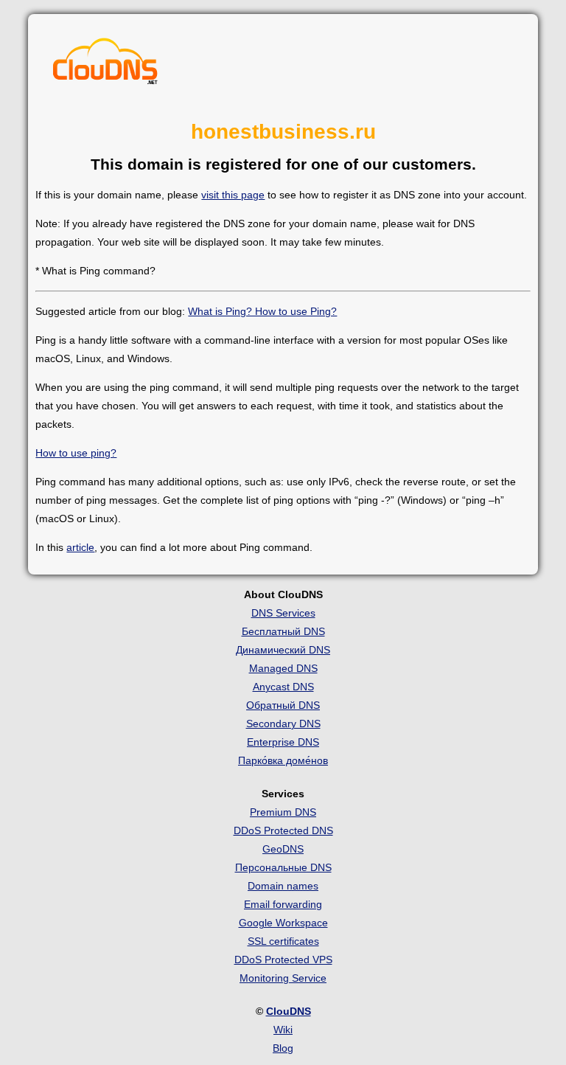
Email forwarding (283, 904)
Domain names (283, 886)
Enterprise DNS (283, 742)
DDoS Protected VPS (283, 959)
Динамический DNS (283, 650)
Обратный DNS (283, 705)
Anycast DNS (283, 687)
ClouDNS (288, 1011)
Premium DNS (283, 812)
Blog (283, 1048)
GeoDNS (283, 849)
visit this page (233, 195)
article (80, 547)
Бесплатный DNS (283, 631)
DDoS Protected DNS (283, 830)
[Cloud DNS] (105, 65)
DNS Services (283, 613)
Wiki (283, 1029)
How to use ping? (75, 453)
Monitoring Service (283, 978)
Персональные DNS (283, 867)
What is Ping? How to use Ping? (262, 311)
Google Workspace (283, 923)
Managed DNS (283, 668)
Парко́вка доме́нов (283, 760)
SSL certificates (283, 941)
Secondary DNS (283, 723)
